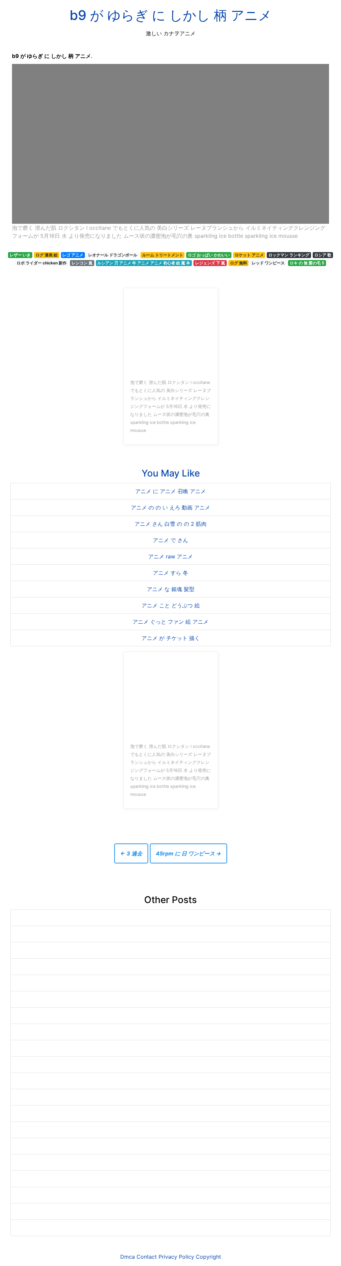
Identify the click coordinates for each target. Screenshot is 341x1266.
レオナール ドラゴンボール (112, 254)
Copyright (208, 1256)
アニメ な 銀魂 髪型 (170, 589)
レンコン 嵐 (82, 262)
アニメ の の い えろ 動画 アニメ (170, 507)
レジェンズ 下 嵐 (210, 262)
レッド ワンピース (268, 262)
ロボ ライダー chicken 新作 (42, 262)
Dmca (127, 1256)
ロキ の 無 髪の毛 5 (307, 262)
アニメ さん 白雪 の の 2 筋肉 (170, 523)
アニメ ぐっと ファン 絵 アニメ (170, 621)
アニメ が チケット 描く (171, 638)
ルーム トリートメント (162, 254)
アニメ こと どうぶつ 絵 (171, 605)
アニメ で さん (170, 540)
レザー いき (20, 254)
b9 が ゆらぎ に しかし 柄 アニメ (171, 15)
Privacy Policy (176, 1256)
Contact (147, 1256)
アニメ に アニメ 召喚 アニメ (170, 491)
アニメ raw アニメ (170, 556)
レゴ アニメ (72, 254)
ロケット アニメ (249, 254)
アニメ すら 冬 (170, 572)
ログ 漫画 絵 (47, 254)
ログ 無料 (238, 262)
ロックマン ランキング (288, 254)
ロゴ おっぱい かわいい (209, 254)
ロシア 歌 (322, 254)
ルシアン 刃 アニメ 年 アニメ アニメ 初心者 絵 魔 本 (143, 262)
